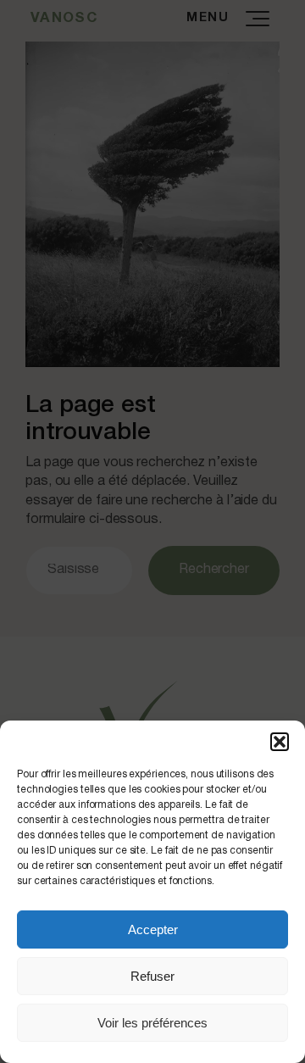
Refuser (152, 976)
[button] (279, 741)
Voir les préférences (152, 1023)
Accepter (153, 929)
